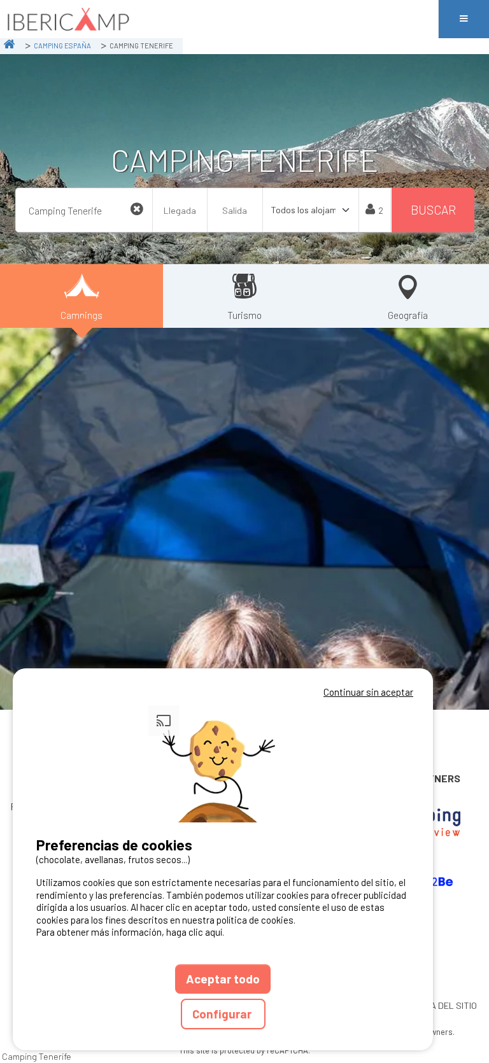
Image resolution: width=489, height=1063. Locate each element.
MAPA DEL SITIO (445, 1005)
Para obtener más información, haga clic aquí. (130, 932)
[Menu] (463, 19)
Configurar (223, 1013)
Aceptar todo (223, 978)
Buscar (433, 209)
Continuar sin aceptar (368, 692)
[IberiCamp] (219, 19)
